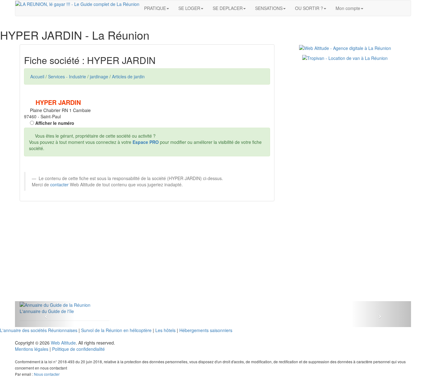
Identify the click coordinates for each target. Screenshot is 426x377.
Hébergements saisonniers (205, 330)
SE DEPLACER (228, 8)
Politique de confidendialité (78, 349)
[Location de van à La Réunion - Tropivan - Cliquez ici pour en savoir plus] (345, 57)
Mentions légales (31, 349)
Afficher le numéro (54, 123)
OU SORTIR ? (309, 8)
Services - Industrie (67, 76)
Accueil (37, 76)
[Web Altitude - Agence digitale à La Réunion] (345, 47)
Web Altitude (63, 343)
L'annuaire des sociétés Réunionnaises (38, 330)
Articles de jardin (128, 76)
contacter (59, 184)
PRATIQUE (155, 8)
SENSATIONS (269, 8)
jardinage (99, 76)
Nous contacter (47, 374)
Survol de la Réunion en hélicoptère (116, 330)
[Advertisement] (147, 257)
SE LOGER (189, 8)
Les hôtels (165, 330)
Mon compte (348, 8)
